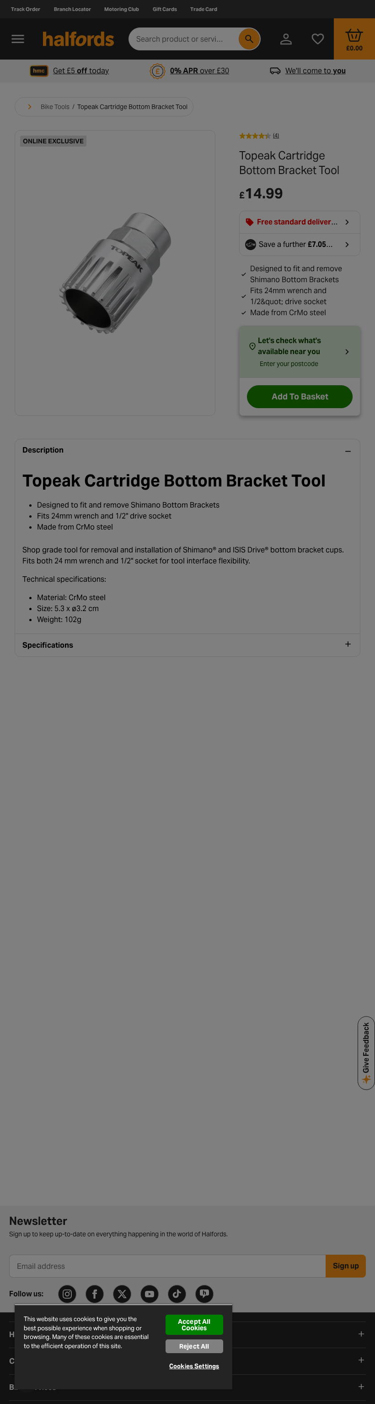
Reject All (194, 1346)
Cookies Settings (194, 1366)
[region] (123, 1346)
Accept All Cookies (194, 1324)
